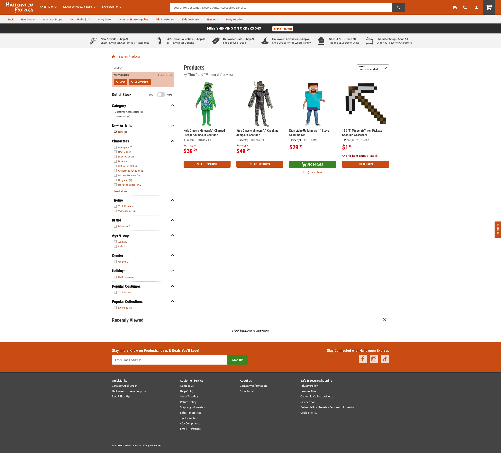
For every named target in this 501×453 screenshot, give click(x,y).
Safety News (307, 402)
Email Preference (190, 428)
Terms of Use (308, 391)
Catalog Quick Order (124, 385)
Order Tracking (189, 396)
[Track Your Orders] (455, 7)
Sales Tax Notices (190, 412)
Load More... (121, 191)
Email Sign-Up (121, 396)
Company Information (253, 385)
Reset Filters (165, 75)
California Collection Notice (317, 396)
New (122, 82)
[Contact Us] (465, 7)
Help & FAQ (186, 391)
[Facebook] (363, 359)
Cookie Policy (308, 412)
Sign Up (237, 360)
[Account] (476, 7)
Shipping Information (193, 407)
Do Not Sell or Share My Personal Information (327, 407)
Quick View (314, 172)
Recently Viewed (127, 320)
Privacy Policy (309, 385)
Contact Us (187, 385)
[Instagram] (374, 359)
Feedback (498, 229)
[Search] (398, 7)
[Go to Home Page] (113, 57)
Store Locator (248, 391)
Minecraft (141, 82)
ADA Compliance (190, 423)
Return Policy (188, 402)
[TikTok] (385, 359)
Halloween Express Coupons (129, 391)
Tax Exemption (189, 418)
